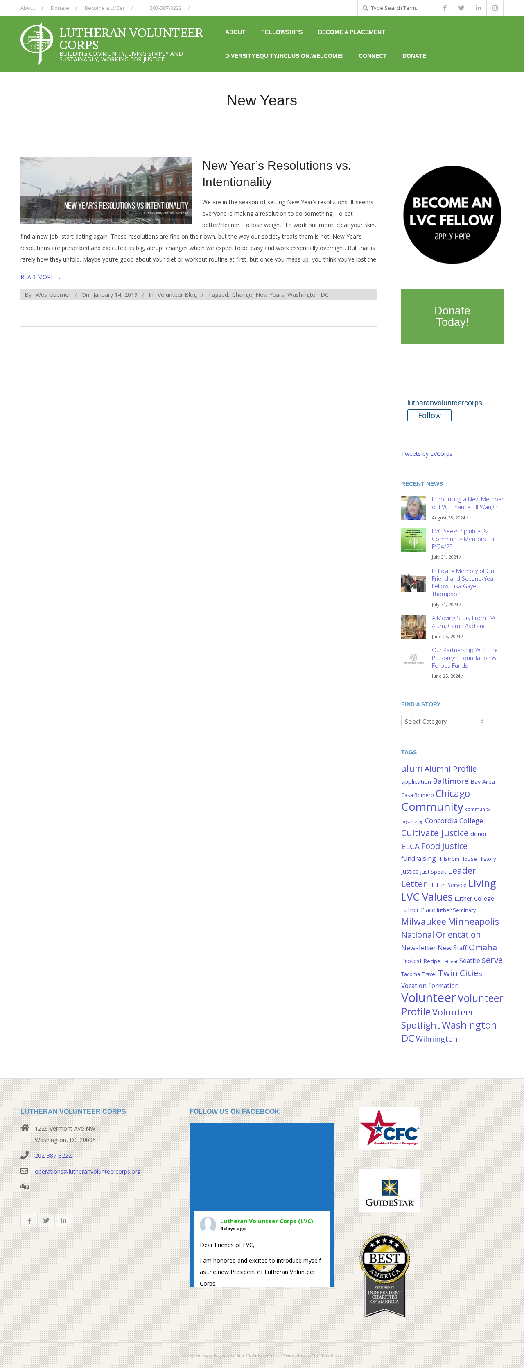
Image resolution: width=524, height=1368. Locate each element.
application (416, 781)
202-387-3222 (165, 7)
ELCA (410, 846)
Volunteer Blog (177, 294)
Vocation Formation (430, 985)
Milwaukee (423, 921)
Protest (411, 961)
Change (242, 294)
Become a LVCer (105, 7)
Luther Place (418, 910)
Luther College (474, 898)
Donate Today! (452, 316)
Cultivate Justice (435, 833)
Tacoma (410, 974)
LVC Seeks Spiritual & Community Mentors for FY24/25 (463, 538)
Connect (373, 55)
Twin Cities (460, 973)
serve (492, 959)
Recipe (432, 961)
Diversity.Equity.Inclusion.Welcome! (284, 55)
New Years (269, 294)
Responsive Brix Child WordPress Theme (253, 1355)
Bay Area (482, 781)
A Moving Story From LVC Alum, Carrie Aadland (464, 622)
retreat (450, 961)
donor (478, 834)
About (27, 7)
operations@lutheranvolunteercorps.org (87, 1171)
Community (432, 806)
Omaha (483, 947)
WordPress (330, 1355)
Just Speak (433, 871)
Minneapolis (473, 921)
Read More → (40, 277)
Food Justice (444, 845)
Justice (410, 871)
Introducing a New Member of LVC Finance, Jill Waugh (468, 503)
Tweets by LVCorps (426, 454)
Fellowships (282, 32)
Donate (60, 7)
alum (412, 768)
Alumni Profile (451, 768)
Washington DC (308, 294)
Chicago (453, 793)
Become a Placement (351, 32)
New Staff (452, 947)
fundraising (418, 858)
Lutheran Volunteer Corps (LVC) (266, 1221)
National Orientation (441, 934)
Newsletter (418, 947)
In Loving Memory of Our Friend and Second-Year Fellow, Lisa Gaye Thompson (464, 582)
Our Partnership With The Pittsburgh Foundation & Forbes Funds (465, 657)
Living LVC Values (448, 890)
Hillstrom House (457, 859)
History (487, 859)
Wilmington (436, 1038)
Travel (429, 974)
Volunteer (428, 997)
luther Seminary (456, 910)
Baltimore (451, 781)
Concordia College (454, 820)
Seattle (469, 960)
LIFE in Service (447, 885)
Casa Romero (417, 795)
